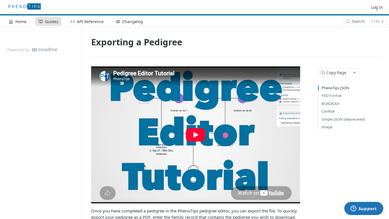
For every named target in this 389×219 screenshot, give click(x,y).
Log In (377, 7)
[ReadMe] (45, 50)
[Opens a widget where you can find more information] (363, 209)
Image (327, 126)
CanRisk (328, 111)
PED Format (332, 95)
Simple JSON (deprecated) (343, 119)
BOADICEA (330, 103)
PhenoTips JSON (335, 87)
